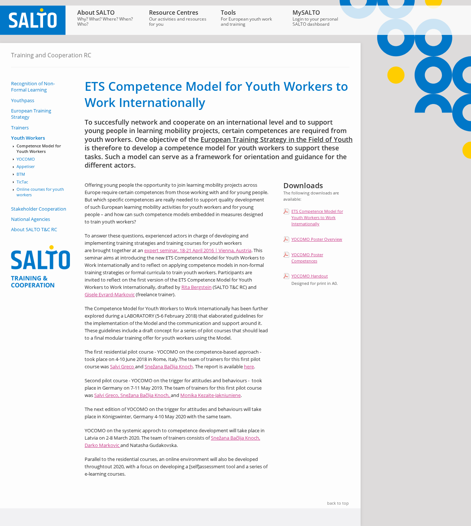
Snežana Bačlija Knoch (169, 366)
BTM (21, 174)
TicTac (22, 182)
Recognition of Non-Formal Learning (33, 86)
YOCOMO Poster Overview (316, 239)
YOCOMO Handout (309, 276)
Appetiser (26, 166)
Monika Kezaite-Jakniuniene (210, 395)
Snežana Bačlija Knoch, (145, 395)
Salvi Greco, (107, 395)
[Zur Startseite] (32, 33)
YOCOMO (26, 159)
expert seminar (160, 250)
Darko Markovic (102, 445)
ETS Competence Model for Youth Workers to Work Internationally (317, 217)
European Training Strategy (31, 114)
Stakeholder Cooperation (38, 209)
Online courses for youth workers (40, 192)
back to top (338, 503)
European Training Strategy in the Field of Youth (277, 139)
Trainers (20, 128)
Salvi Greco (122, 366)
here (249, 366)
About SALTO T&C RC (34, 229)
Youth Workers (28, 138)
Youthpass (22, 100)
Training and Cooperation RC (51, 55)
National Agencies (30, 219)
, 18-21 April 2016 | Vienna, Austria (214, 250)
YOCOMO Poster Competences (307, 258)
